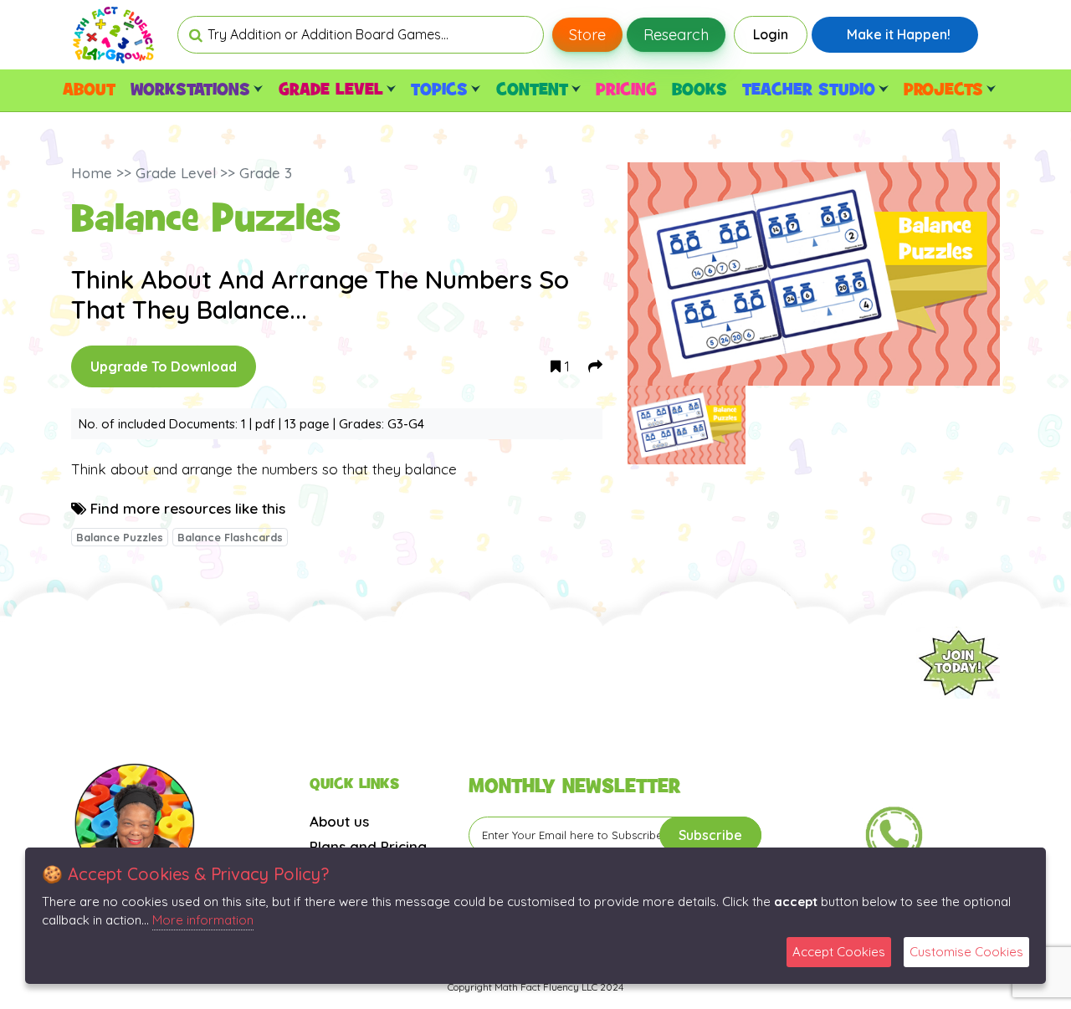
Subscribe (710, 835)
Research (676, 34)
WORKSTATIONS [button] (190, 90)
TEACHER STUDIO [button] (808, 90)
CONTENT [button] (532, 90)
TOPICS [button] (439, 90)
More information (203, 920)
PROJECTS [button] (943, 90)
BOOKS (699, 90)
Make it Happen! (899, 34)
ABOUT (89, 90)
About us (339, 821)
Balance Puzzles (119, 537)
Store (587, 34)
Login (770, 34)
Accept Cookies (838, 952)
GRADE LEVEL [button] (331, 90)
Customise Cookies (966, 952)
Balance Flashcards (230, 537)
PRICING (626, 90)
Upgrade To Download (163, 366)
